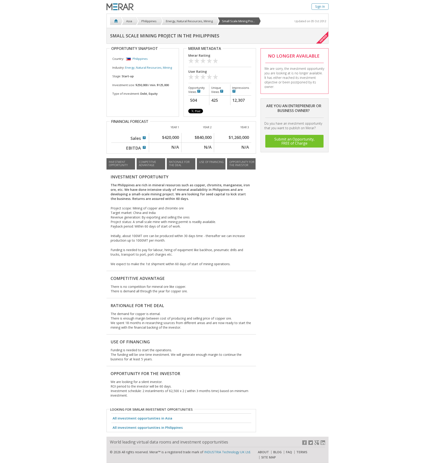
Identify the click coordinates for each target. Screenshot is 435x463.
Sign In (320, 6)
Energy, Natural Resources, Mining (148, 67)
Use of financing (211, 162)
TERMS (301, 452)
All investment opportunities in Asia (142, 418)
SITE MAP (268, 457)
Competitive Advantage (147, 163)
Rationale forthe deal (179, 163)
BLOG (277, 452)
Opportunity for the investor (241, 163)
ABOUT (263, 452)
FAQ (289, 452)
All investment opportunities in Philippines (148, 427)
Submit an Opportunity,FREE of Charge (294, 141)
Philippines (140, 59)
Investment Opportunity (118, 163)
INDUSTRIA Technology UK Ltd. (227, 452)
